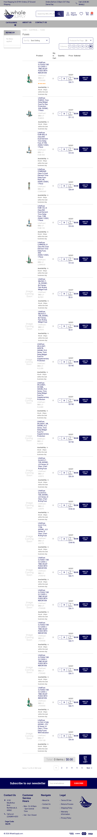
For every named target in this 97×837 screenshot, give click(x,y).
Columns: (63, 46)
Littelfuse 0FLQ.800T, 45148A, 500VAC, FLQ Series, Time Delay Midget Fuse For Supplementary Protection (43, 391)
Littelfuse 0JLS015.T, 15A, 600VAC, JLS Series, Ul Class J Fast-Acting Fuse (43, 463)
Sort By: (27, 40)
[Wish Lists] (82, 13)
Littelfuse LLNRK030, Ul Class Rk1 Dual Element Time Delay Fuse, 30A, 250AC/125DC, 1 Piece (43, 250)
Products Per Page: (77, 40)
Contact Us (41, 22)
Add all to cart (85, 759)
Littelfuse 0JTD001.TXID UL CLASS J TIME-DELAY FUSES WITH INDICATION (43, 563)
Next (88, 768)
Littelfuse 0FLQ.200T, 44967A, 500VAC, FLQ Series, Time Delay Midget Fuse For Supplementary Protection (43, 352)
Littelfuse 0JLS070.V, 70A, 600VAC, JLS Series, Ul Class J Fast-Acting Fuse (43, 496)
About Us (26, 22)
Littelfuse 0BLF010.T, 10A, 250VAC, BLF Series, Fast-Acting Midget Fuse (43, 317)
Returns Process (67, 804)
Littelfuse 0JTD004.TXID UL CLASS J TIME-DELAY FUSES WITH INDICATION (43, 660)
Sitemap (45, 808)
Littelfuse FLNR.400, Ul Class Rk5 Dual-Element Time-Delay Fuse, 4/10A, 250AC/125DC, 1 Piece (43, 140)
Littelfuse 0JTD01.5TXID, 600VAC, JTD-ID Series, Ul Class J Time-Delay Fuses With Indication (43, 726)
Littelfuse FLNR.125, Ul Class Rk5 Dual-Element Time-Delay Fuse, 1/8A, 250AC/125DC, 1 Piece (43, 213)
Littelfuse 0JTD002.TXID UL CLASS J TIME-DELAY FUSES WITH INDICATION (43, 595)
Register (74, 15)
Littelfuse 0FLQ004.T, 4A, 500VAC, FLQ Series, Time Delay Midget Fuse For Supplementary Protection (43, 429)
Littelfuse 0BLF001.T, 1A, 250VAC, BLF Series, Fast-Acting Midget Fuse (42, 284)
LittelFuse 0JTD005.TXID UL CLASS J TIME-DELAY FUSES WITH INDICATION (43, 693)
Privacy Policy (66, 818)
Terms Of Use (66, 800)
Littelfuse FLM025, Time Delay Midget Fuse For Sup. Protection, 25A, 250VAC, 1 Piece (43, 104)
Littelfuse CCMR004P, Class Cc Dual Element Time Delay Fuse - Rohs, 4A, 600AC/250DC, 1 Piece (43, 176)
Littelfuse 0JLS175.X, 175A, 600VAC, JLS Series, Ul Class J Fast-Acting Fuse (43, 529)
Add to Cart (85, 78)
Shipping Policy (66, 808)
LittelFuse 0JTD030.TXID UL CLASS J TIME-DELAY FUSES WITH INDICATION (43, 67)
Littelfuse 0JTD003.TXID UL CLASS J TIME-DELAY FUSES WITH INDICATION (43, 628)
